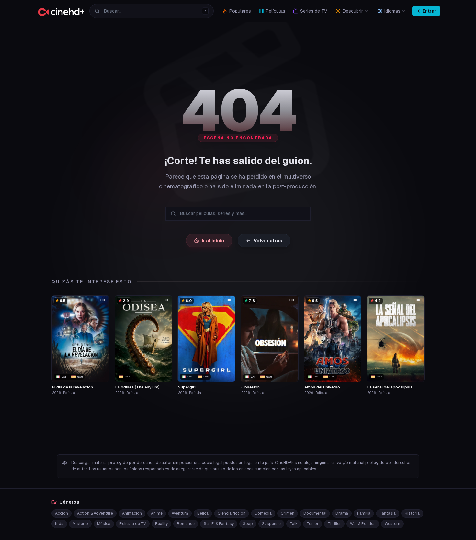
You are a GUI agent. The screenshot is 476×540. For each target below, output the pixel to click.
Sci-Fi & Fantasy (219, 524)
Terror (313, 524)
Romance (186, 524)
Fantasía (388, 513)
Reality (161, 524)
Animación (132, 513)
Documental (314, 513)
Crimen (287, 513)
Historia (412, 513)
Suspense (271, 524)
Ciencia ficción (231, 513)
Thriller (334, 524)
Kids (59, 524)
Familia (363, 513)
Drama (341, 513)
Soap (248, 524)
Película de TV (132, 524)
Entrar (429, 11)
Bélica (203, 513)
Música (103, 524)
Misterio (80, 524)
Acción (61, 513)
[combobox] (151, 11)
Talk (294, 524)
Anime (157, 513)
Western (392, 524)
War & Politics (363, 524)
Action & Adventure (95, 513)
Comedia (263, 513)
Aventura (180, 513)
